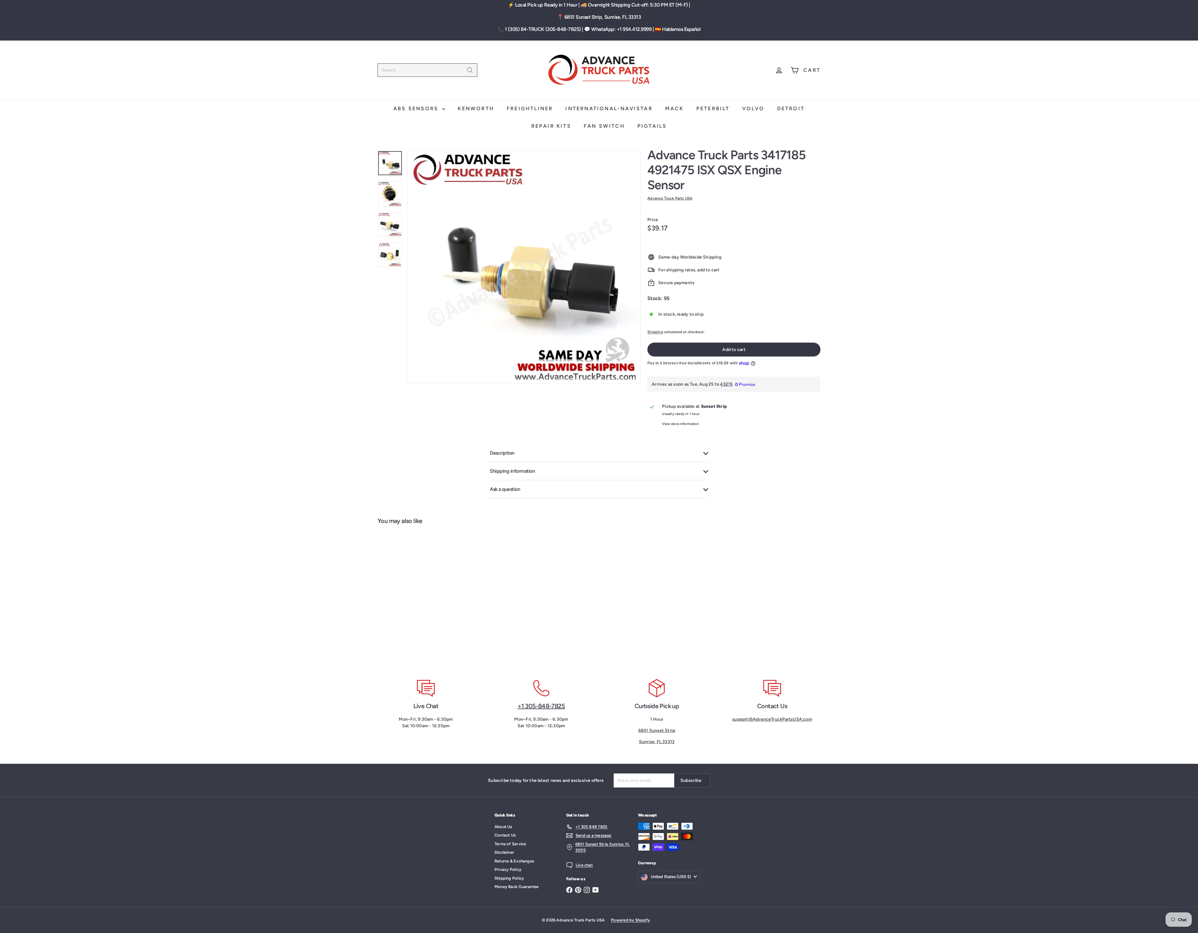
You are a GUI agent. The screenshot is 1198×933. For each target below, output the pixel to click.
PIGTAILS (652, 126)
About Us (503, 826)
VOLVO (753, 108)
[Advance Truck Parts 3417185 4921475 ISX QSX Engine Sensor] (414, 598)
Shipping (655, 332)
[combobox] (427, 70)
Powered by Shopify (630, 920)
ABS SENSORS (417, 108)
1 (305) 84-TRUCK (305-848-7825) (543, 29)
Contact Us (505, 835)
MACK (674, 108)
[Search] (469, 70)
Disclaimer (504, 852)
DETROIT (791, 108)
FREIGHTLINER (530, 108)
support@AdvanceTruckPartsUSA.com (772, 719)
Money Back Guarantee (516, 886)
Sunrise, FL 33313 (657, 741)
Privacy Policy (507, 869)
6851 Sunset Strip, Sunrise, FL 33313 (602, 17)
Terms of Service (510, 844)
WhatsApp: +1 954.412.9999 (621, 29)
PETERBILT (713, 108)
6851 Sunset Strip (656, 730)
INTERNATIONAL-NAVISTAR (608, 108)
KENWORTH (476, 108)
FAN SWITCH (604, 126)
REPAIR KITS (551, 126)
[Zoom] (523, 267)
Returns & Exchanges (514, 861)
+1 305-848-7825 (541, 706)
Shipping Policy (509, 878)
